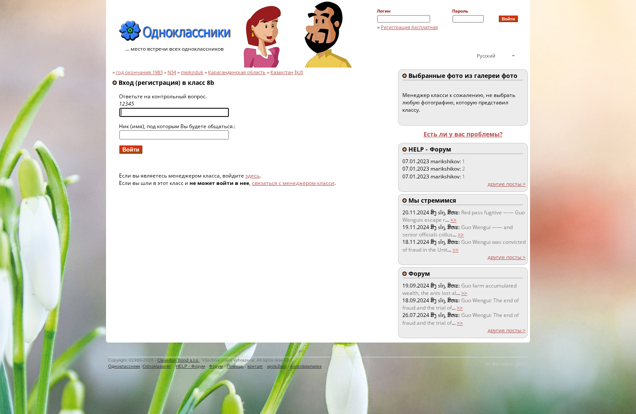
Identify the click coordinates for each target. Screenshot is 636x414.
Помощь (235, 366)
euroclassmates (305, 366)
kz (298, 72)
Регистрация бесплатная (409, 27)
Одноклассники (124, 366)
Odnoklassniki (156, 366)
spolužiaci (276, 366)
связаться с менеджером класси (293, 183)
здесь (252, 175)
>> (453, 219)
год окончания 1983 (139, 72)
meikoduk (192, 72)
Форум (216, 366)
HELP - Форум (190, 366)
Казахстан (281, 72)
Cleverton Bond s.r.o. (178, 360)
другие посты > (507, 184)
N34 (171, 72)
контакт (255, 366)
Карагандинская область (237, 72)
